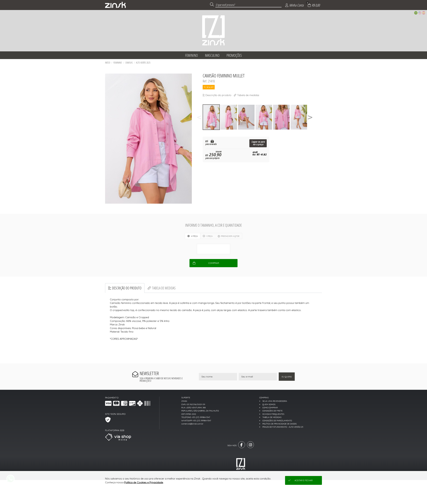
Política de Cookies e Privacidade (143, 482)
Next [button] (310, 117)
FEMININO (117, 62)
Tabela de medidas (164, 288)
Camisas (129, 62)
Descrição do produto (126, 288)
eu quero (287, 376)
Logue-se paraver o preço (258, 143)
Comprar (213, 263)
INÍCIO (107, 62)
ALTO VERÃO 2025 (143, 62)
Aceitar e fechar (304, 480)
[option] (211, 117)
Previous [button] (199, 117)
